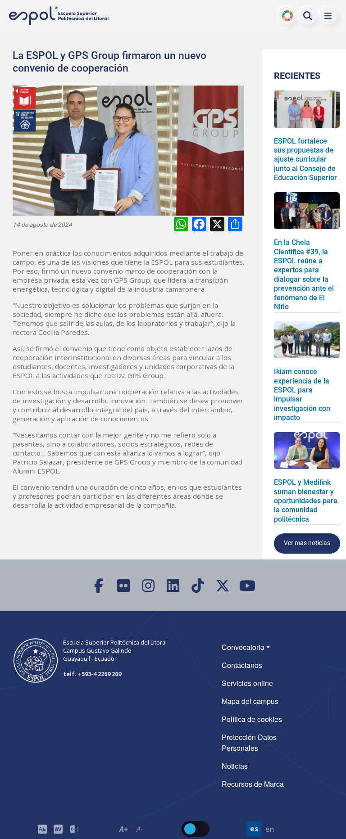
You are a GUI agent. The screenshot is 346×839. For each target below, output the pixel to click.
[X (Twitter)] (223, 585)
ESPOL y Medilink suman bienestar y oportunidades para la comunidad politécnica (305, 500)
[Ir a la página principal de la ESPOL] (59, 16)
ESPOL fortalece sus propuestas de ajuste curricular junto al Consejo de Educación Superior (305, 159)
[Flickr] (124, 585)
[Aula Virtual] (58, 829)
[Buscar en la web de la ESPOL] (307, 15)
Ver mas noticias (307, 543)
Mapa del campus (250, 701)
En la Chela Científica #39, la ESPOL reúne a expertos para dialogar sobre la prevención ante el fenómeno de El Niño (304, 274)
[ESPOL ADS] (42, 829)
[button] (328, 16)
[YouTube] (247, 585)
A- (139, 829)
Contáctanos (242, 665)
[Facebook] (99, 585)
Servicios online (247, 683)
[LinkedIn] (173, 585)
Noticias (235, 766)
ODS (287, 16)
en (269, 829)
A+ (123, 829)
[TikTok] (198, 585)
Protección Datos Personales (249, 742)
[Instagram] (148, 585)
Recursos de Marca (253, 784)
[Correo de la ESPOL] (74, 829)
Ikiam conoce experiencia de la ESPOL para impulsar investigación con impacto (302, 394)
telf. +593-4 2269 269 (92, 674)
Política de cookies (252, 719)
